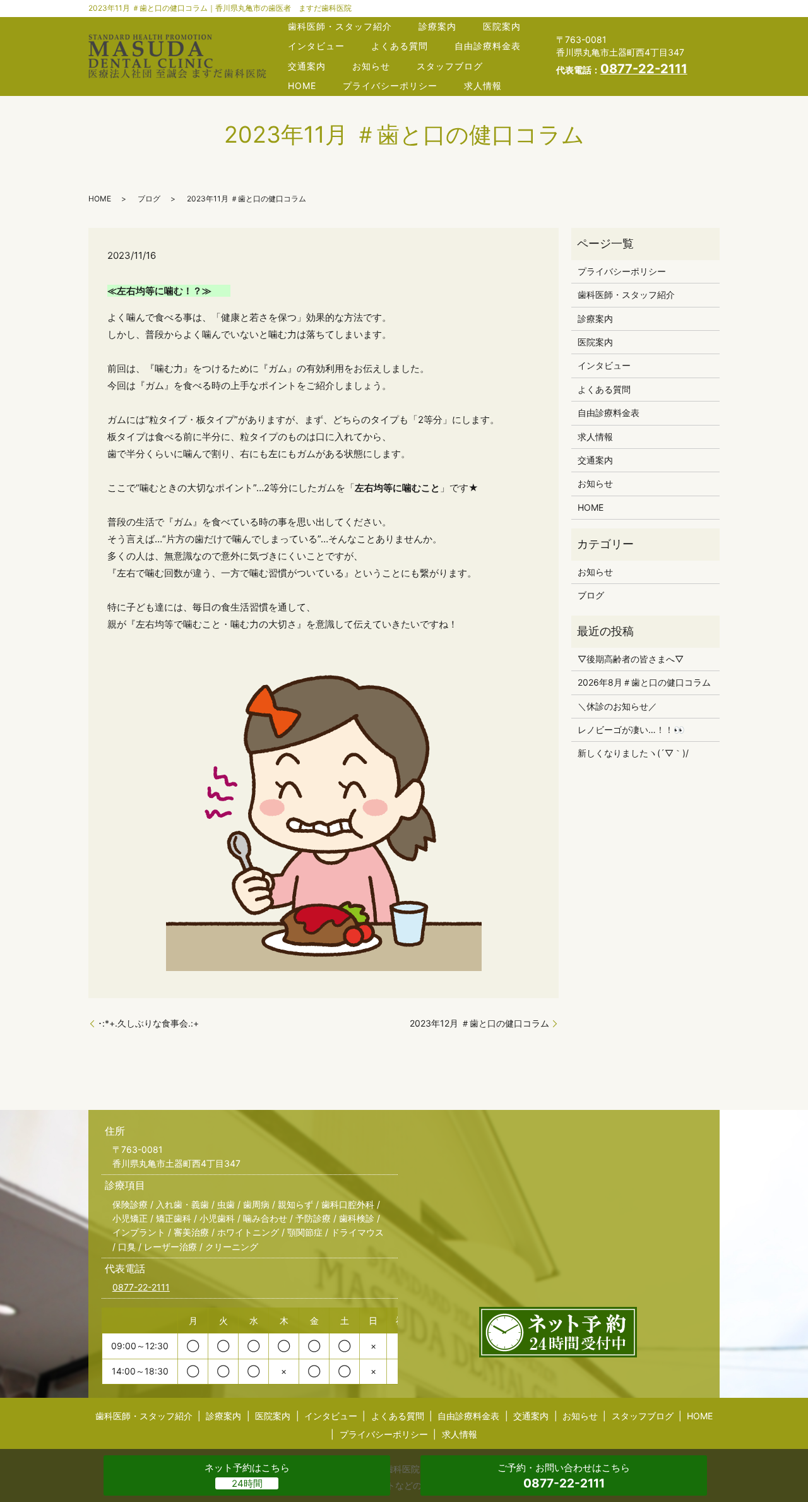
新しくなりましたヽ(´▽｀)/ (633, 753)
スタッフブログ (450, 66)
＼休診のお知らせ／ (617, 706)
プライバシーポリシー (390, 85)
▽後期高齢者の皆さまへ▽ (631, 658)
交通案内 (307, 66)
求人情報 (483, 85)
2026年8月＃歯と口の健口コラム (644, 682)
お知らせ (371, 66)
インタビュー (316, 45)
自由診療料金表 (487, 45)
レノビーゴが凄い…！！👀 (631, 729)
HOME (302, 85)
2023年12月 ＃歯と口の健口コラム (479, 1023)
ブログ (149, 198)
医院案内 (502, 26)
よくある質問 (399, 45)
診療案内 (437, 26)
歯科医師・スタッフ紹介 (340, 26)
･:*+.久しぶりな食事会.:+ (148, 1023)
